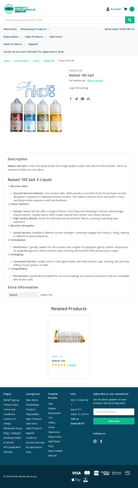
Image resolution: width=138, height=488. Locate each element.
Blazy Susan (54, 436)
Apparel (33, 44)
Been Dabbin (55, 450)
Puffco (51, 422)
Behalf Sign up (11, 400)
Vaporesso (54, 432)
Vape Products (34, 36)
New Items (10, 29)
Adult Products (13, 44)
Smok (51, 427)
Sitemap (8, 451)
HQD (51, 446)
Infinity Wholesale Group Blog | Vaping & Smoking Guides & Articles (13, 433)
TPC (50, 417)
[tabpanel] (69, 346)
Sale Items (55, 36)
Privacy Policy (11, 404)
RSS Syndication (12, 447)
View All (52, 455)
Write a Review (95, 80)
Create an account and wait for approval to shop (34, 51)
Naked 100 (58, 360)
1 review (71, 365)
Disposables (11, 36)
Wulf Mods (54, 441)
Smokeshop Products (33, 29)
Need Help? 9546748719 (119, 29)
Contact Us (10, 418)
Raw (50, 403)
